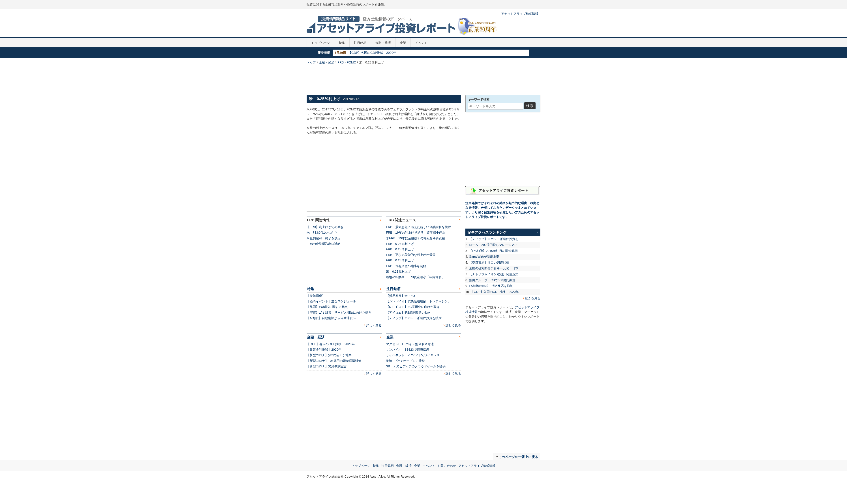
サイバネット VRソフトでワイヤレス (413, 355)
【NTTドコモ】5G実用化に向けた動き (413, 307)
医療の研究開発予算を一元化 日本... (495, 268)
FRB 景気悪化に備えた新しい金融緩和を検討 (418, 227)
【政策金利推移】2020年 (324, 349)
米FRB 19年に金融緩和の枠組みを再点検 (415, 238)
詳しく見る (374, 325)
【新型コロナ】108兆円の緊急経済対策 (334, 361)
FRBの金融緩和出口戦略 (324, 244)
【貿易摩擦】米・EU (400, 296)
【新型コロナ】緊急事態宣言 (327, 366)
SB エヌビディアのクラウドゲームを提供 (416, 366)
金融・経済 (383, 43)
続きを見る (532, 298)
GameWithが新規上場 (484, 256)
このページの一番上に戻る (518, 457)
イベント (421, 43)
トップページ (320, 43)
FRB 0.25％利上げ (400, 244)
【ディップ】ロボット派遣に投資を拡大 (414, 318)
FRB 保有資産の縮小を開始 (406, 266)
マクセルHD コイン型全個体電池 (410, 344)
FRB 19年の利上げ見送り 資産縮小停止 (415, 232)
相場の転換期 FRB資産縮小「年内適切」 (415, 277)
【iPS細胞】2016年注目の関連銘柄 (493, 251)
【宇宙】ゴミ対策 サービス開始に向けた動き (339, 312)
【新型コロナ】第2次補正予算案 (329, 355)
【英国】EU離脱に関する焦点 (327, 307)
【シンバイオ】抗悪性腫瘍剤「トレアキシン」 (418, 301)
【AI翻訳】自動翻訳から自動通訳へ (331, 318)
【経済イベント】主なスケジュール (331, 301)
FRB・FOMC (346, 62)
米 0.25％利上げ (398, 271)
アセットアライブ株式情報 (519, 13)
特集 (342, 43)
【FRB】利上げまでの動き (325, 227)
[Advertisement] (423, 79)
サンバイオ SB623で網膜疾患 (407, 349)
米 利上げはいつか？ (322, 232)
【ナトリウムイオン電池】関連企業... (495, 274)
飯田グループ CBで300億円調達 (492, 280)
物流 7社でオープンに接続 (405, 361)
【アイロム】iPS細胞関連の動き (408, 312)
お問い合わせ (446, 465)
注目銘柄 (360, 43)
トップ (311, 62)
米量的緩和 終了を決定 (324, 238)
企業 (403, 43)
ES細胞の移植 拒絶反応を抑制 (491, 286)
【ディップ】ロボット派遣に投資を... (495, 239)
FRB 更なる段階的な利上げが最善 (410, 255)
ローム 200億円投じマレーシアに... (494, 245)
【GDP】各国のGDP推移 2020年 (372, 52)
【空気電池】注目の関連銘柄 (489, 262)
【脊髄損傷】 (316, 296)
